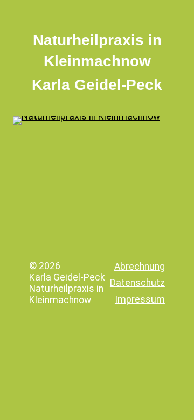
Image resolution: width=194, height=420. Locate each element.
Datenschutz (137, 282)
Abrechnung (139, 266)
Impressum (140, 299)
